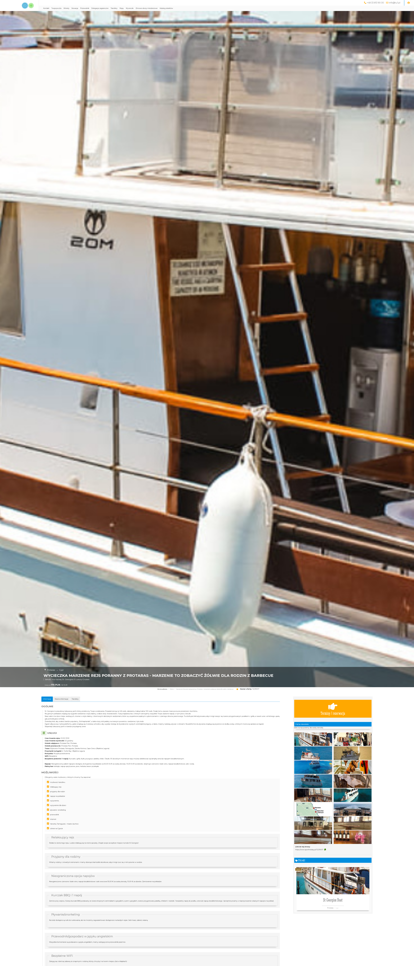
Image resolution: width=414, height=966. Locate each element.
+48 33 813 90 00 (375, 2)
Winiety (66, 8)
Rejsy (122, 8)
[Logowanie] (408, 3)
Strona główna (162, 689)
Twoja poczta (56, 8)
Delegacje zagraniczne (99, 8)
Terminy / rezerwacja (333, 713)
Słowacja (74, 8)
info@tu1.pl (394, 2)
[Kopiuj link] (325, 849)
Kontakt (46, 8)
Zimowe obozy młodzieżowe (147, 8)
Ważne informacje (61, 699)
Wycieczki (129, 8)
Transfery (114, 8)
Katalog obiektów (166, 8)
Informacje (47, 699)
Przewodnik (84, 8)
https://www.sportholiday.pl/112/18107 (309, 850)
